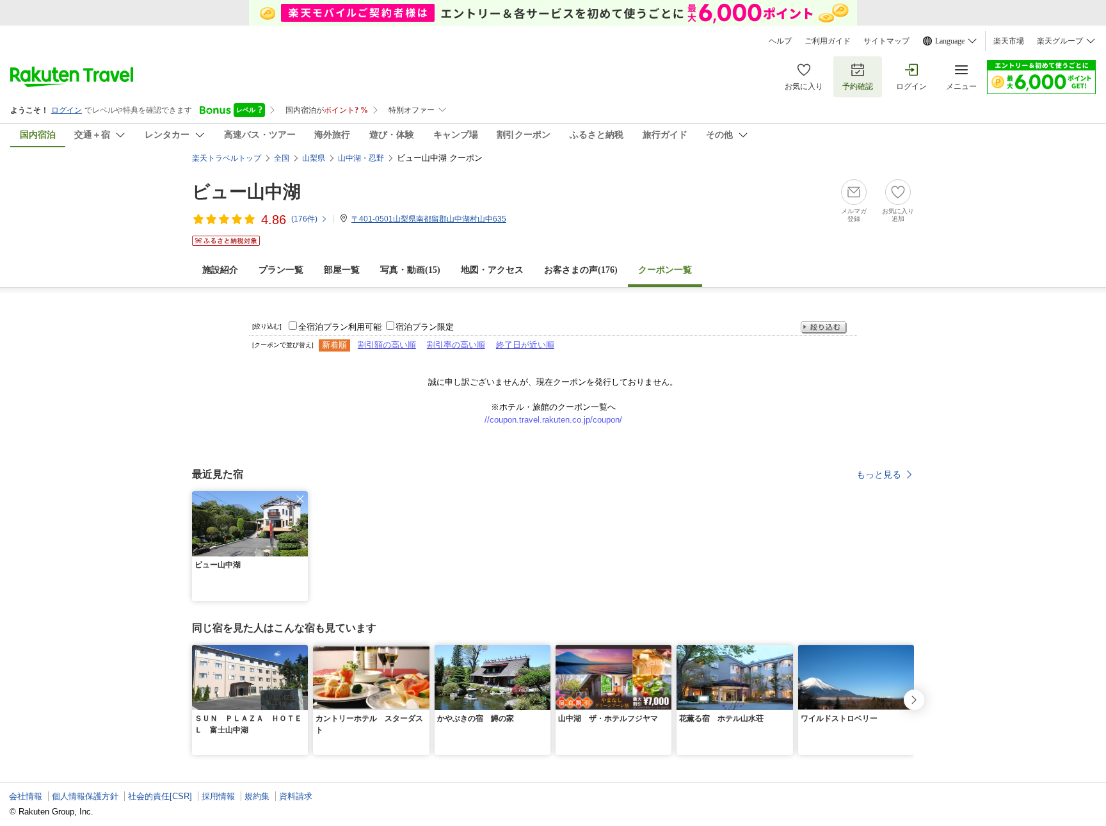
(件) (304, 219)
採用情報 (218, 796)
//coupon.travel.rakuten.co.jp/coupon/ (553, 420)
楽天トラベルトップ (226, 158)
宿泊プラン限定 (425, 327)
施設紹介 (220, 270)
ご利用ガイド (828, 40)
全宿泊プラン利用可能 (339, 327)
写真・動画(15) (410, 270)
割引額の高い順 (387, 345)
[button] (300, 498)
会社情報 (25, 796)
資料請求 (295, 796)
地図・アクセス (492, 270)
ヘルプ (780, 40)
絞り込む (824, 327)
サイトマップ (886, 40)
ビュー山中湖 (246, 192)
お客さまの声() (581, 270)
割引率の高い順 (456, 345)
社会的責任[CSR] (160, 796)
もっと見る (878, 474)
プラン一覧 (281, 270)
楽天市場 (1008, 40)
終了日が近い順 (525, 345)
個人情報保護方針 (85, 796)
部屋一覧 (342, 270)
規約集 (256, 796)
